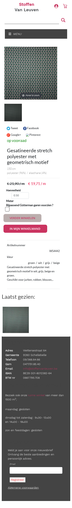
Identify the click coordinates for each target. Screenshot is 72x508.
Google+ (15, 134)
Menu (16, 34)
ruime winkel (36, 395)
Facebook (33, 128)
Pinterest (35, 134)
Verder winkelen (22, 218)
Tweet (14, 128)
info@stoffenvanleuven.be (40, 368)
